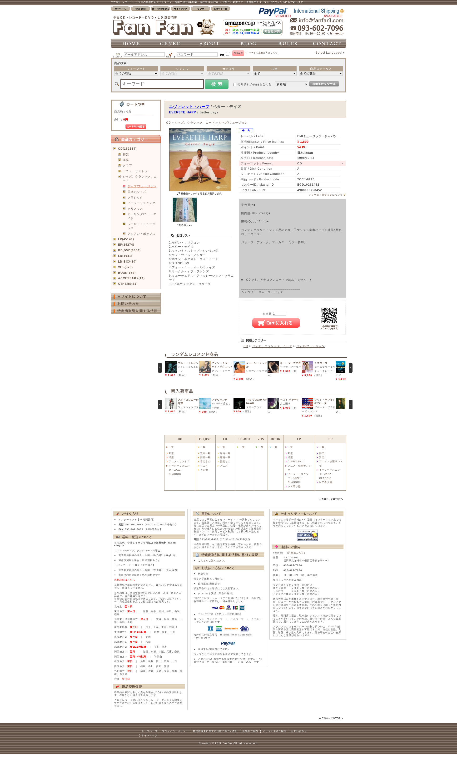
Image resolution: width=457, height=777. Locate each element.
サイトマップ (149, 735)
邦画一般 (205, 457)
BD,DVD (205, 439)
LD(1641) (125, 255)
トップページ (149, 731)
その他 (204, 469)
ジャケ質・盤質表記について (326, 194)
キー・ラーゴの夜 (290, 363)
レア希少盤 (294, 486)
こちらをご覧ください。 (212, 560)
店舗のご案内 (250, 731)
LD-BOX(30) (127, 261)
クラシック (135, 197)
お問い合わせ (299, 731)
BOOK (275, 439)
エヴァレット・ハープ (189, 106)
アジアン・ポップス (141, 233)
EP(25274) (126, 244)
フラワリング (220, 399)
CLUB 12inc (295, 461)
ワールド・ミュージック (141, 225)
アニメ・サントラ (179, 461)
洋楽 (126, 159)
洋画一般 (205, 453)
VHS (261, 439)
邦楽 (126, 154)
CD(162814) (127, 148)
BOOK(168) (127, 272)
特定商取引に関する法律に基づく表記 (215, 731)
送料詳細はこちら (124, 580)
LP (299, 439)
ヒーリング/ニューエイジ (142, 216)
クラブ (127, 165)
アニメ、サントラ (135, 171)
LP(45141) (126, 239)
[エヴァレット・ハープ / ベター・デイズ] (185, 220)
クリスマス (135, 208)
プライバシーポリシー (175, 731)
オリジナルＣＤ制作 (274, 731)
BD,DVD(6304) (129, 250)
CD (168, 122)
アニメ (204, 465)
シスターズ (321, 363)
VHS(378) (125, 267)
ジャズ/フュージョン (142, 186)
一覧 (171, 447)
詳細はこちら (296, 552)
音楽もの (205, 461)
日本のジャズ (137, 191)
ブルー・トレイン (188, 363)
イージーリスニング (141, 202)
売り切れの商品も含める (255, 84)
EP (330, 439)
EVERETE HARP (182, 112)
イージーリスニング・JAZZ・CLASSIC (179, 469)
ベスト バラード (289, 399)
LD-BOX (244, 439)
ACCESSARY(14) (131, 278)
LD (225, 439)
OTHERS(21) (128, 283)
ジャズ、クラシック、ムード (140, 178)
